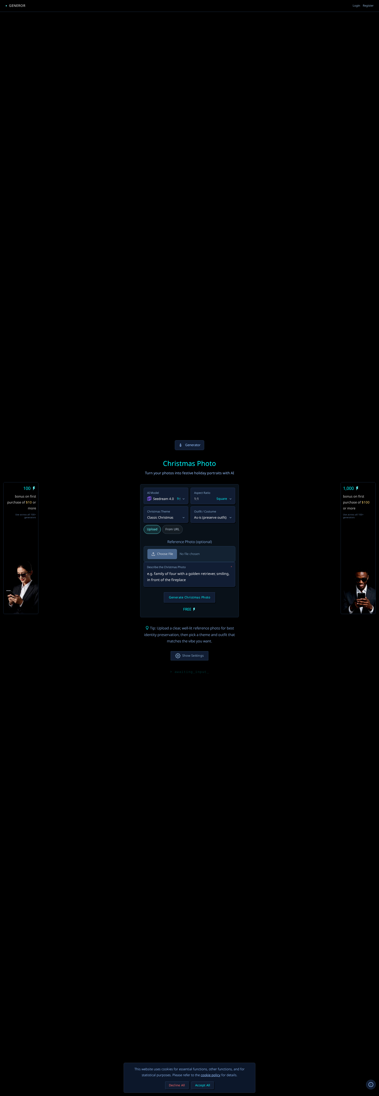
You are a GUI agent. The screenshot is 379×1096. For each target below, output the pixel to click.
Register (368, 6)
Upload (152, 529)
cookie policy (210, 1075)
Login (356, 6)
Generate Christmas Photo (189, 597)
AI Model (153, 493)
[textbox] (189, 574)
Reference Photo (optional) (189, 542)
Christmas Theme (158, 511)
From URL (172, 529)
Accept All (202, 1085)
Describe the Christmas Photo (189, 567)
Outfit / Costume (205, 511)
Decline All (177, 1085)
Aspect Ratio (202, 493)
